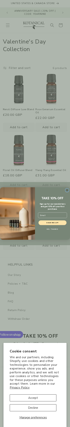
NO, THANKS (52, 229)
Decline (33, 408)
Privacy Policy (20, 388)
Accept (33, 398)
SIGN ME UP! (52, 223)
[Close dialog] (67, 190)
